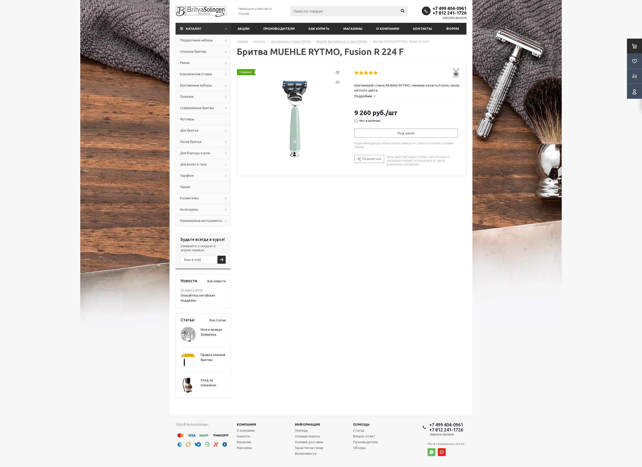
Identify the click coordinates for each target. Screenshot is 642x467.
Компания (246, 424)
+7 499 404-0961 (449, 8)
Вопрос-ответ (364, 436)
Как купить (319, 28)
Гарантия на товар (309, 447)
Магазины (352, 28)
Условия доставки (309, 442)
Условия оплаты (307, 436)
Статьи (358, 430)
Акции (243, 28)
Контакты (422, 28)
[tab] (364, 96)
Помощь (361, 424)
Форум (452, 28)
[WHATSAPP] (431, 452)
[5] (375, 73)
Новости (243, 436)
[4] (371, 73)
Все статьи (218, 320)
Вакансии (244, 442)
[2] (361, 73)
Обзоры (359, 447)
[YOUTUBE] (442, 452)
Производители (279, 28)
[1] (356, 73)
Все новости (216, 281)
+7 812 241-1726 (449, 13)
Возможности (305, 453)
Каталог (194, 28)
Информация (307, 424)
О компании (387, 28)
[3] (366, 73)
